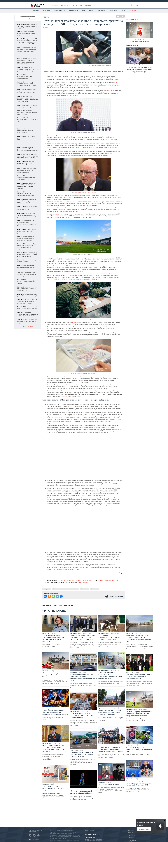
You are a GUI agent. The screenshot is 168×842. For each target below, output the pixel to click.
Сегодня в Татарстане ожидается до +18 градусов (27, 106)
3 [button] (141, 39)
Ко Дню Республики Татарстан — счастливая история (53, 640)
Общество (133, 10)
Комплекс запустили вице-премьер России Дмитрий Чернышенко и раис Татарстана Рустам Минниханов (139, 680)
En (137, 5)
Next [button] (151, 30)
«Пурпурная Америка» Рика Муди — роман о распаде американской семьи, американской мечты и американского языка (111, 788)
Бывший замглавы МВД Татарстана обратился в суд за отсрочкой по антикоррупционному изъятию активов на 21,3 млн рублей (55, 752)
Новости (55, 5)
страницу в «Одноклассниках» (108, 580)
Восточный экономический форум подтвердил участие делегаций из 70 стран (27, 314)
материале (66, 396)
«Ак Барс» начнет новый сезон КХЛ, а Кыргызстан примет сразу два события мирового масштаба (138, 786)
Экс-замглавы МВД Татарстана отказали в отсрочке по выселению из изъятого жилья (27, 90)
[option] (140, 30)
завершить (69, 202)
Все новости (32, 19)
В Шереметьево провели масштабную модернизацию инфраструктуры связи (26, 223)
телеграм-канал (65, 580)
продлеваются (106, 333)
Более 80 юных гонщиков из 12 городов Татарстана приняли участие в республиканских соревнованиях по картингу (82, 758)
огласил (65, 258)
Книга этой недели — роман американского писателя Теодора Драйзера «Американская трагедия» (53, 791)
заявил (115, 82)
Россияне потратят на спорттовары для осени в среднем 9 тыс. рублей (27, 26)
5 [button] (145, 65)
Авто (83, 10)
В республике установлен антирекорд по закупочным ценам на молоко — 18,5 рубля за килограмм (110, 640)
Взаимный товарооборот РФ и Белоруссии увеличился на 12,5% (26, 177)
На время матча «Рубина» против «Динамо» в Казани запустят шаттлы (25, 238)
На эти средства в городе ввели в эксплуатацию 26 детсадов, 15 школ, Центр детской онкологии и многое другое (139, 641)
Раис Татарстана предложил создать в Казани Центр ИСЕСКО (27, 119)
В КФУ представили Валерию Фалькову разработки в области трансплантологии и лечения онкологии (26, 61)
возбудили (65, 377)
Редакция (130, 830)
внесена (108, 90)
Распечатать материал (116, 596)
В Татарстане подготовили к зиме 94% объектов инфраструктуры (27, 112)
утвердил (70, 136)
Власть (55, 589)
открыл (61, 327)
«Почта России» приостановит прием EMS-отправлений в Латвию (25, 163)
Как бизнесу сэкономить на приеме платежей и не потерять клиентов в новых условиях (83, 680)
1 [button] (135, 39)
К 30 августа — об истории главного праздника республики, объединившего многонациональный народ (54, 678)
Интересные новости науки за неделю (139, 750)
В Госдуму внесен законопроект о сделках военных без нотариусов (26, 274)
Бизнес (91, 10)
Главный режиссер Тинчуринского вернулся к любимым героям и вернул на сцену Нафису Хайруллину (83, 795)
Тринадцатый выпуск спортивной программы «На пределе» (55, 714)
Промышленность (59, 10)
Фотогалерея (65, 5)
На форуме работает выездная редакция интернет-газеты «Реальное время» (110, 677)
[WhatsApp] (53, 596)
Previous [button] (127, 30)
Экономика (46, 10)
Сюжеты (88, 5)
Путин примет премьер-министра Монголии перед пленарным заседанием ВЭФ (27, 148)
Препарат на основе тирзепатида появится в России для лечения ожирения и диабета (27, 156)
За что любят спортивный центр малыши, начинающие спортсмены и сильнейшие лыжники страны (111, 715)
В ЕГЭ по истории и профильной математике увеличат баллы (27, 137)
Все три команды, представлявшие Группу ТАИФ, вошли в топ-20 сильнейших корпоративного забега (111, 752)
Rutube (79, 582)
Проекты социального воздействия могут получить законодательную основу (27, 301)
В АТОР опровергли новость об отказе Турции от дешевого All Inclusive (26, 200)
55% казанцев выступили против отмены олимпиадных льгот (25, 76)
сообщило (66, 208)
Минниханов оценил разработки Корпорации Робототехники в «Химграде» (27, 193)
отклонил (74, 322)
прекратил (61, 195)
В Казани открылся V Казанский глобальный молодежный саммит (27, 207)
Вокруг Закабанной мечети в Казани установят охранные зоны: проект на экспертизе (26, 185)
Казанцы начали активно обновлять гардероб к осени (26, 33)
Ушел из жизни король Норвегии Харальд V (27, 260)
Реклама (130, 832)
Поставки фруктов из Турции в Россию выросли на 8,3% (27, 295)
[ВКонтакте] (118, 16)
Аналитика (35, 10)
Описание (131, 837)
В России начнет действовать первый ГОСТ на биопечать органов (25, 267)
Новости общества (27, 17)
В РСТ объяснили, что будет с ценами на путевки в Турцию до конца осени (27, 231)
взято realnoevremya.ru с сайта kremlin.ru (85, 192)
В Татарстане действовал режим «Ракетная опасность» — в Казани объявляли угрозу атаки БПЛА (27, 99)
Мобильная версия (91, 834)
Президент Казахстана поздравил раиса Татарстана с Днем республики (27, 130)
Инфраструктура (65, 589)
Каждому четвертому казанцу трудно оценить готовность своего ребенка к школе (27, 254)
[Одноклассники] (122, 16)
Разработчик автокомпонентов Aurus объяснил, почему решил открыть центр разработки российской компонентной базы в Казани (82, 641)
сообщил (63, 151)
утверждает (89, 385)
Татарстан (94, 589)
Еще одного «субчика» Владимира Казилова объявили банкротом (139, 716)
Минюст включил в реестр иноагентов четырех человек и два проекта (26, 170)
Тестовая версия (90, 837)
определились (58, 214)
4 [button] (143, 39)
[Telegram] (57, 596)
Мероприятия (113, 10)
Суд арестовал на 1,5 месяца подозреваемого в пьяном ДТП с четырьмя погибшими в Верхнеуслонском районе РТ (27, 41)
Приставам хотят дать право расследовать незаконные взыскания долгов (27, 288)
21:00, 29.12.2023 (47, 27)
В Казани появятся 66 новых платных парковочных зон (27, 307)
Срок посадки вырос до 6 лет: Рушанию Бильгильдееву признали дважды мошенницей (27, 215)
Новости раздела (27, 326)
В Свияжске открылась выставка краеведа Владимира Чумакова (27, 281)
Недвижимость (73, 10)
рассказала (63, 78)
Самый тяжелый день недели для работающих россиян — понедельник (27, 321)
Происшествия (47, 743)
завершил (91, 266)
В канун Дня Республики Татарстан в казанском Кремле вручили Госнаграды (27, 69)
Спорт (123, 10)
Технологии (101, 10)
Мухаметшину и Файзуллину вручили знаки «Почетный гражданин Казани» (26, 83)
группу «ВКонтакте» (79, 580)
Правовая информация (131, 835)
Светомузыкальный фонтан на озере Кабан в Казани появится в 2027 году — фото (26, 49)
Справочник (77, 5)
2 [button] (138, 39)
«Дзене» (87, 582)
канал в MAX (91, 580)
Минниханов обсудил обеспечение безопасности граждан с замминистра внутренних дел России (27, 246)
